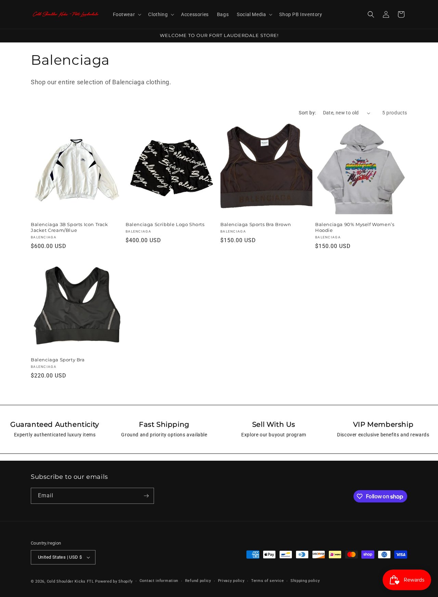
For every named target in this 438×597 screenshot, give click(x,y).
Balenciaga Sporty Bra (58, 359)
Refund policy (198, 581)
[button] (126, 14)
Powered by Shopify (114, 581)
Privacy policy (231, 581)
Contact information (159, 581)
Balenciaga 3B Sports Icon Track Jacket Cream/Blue (69, 227)
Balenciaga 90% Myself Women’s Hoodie (354, 227)
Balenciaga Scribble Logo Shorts (165, 224)
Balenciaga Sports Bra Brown (255, 224)
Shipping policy (305, 581)
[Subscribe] (146, 496)
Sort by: (307, 112)
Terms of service (267, 581)
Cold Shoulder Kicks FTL (70, 581)
